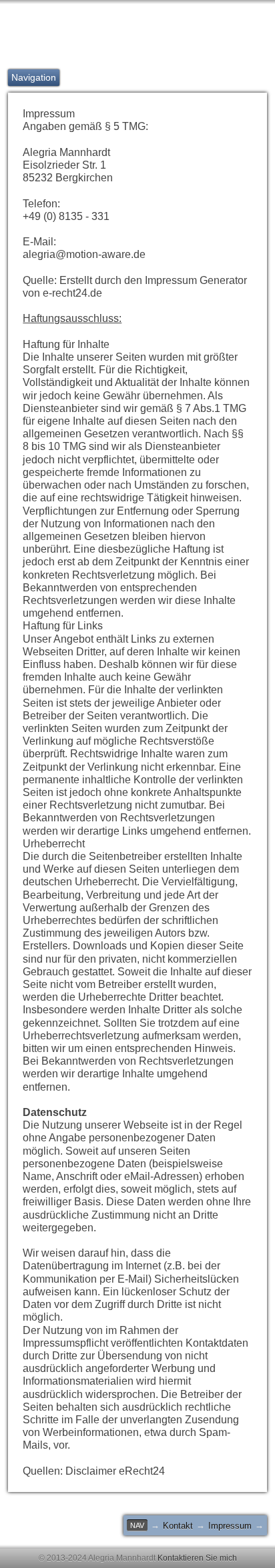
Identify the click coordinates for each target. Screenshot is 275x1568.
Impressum (230, 1526)
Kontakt (178, 1526)
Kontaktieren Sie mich (197, 1558)
